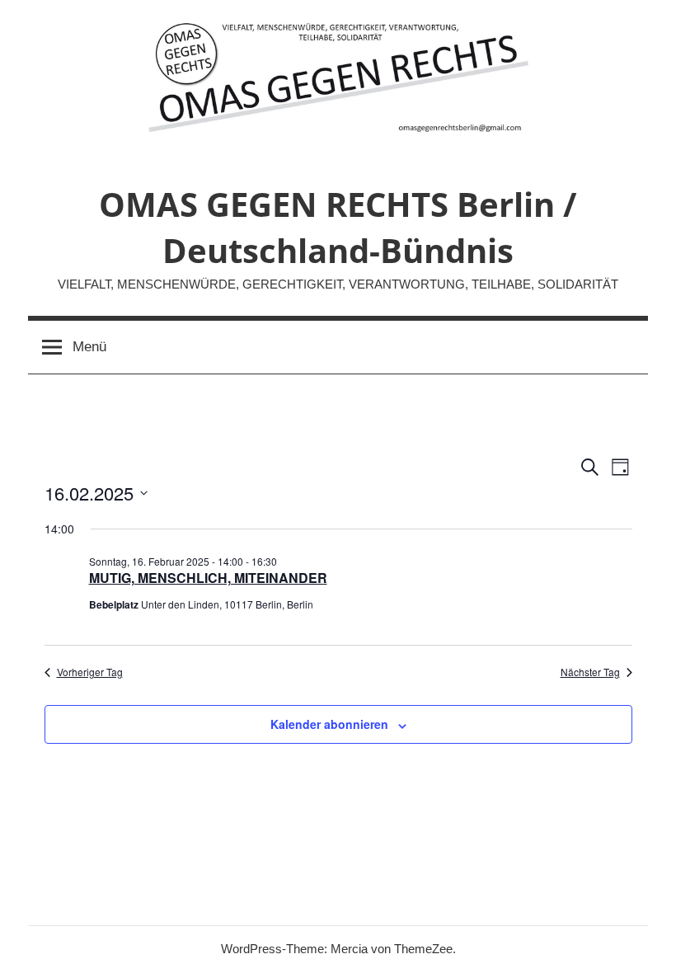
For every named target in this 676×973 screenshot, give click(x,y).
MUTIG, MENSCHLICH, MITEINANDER (208, 577)
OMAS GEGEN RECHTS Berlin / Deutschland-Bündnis (338, 227)
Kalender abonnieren (329, 724)
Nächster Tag (590, 672)
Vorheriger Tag (90, 672)
